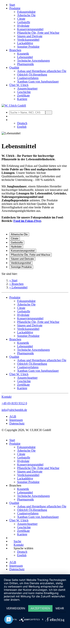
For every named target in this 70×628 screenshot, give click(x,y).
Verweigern (15, 608)
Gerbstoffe (23, 22)
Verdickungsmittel (28, 39)
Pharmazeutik (25, 64)
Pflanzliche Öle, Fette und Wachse (38, 32)
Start (12, 4)
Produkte (14, 8)
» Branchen (16, 284)
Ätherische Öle (26, 15)
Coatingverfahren (27, 78)
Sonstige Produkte (28, 46)
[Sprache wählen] (11, 119)
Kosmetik (23, 53)
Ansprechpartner (27, 88)
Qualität (14, 67)
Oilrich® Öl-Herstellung (32, 74)
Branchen (15, 50)
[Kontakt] (11, 116)
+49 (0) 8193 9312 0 (14, 403)
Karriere (22, 99)
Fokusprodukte (26, 11)
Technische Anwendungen (33, 60)
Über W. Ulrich (18, 85)
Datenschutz (16, 423)
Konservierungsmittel (30, 29)
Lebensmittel (25, 57)
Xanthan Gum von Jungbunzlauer (38, 81)
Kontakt (6, 396)
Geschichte (24, 92)
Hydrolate (23, 25)
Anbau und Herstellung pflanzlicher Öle (41, 71)
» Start (13, 280)
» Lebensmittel (18, 287)
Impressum (16, 420)
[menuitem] (38, 5)
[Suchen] (48, 112)
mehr (60, 608)
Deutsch (22, 123)
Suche (17, 541)
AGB (12, 416)
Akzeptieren (40, 608)
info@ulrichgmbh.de (14, 409)
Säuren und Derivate (29, 36)
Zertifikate (23, 95)
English (21, 126)
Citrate (21, 18)
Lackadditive (25, 43)
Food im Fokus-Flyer (27, 221)
